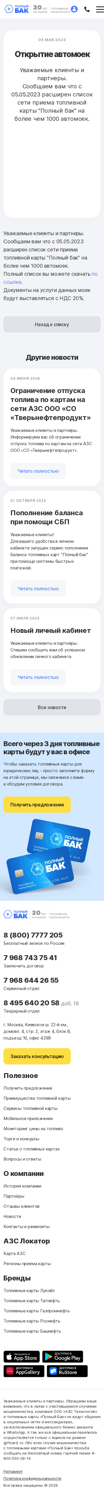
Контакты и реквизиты (26, 1226)
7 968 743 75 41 (30, 957)
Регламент (13, 1471)
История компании (22, 1186)
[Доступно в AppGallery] (23, 1371)
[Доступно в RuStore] (67, 1371)
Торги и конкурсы (21, 1138)
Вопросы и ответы (22, 1159)
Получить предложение (37, 805)
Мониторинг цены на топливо (33, 1128)
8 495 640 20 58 (32, 1003)
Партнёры (13, 1196)
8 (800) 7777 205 (33, 935)
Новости (12, 1216)
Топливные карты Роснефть (31, 1321)
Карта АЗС (14, 1253)
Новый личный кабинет (50, 630)
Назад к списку (52, 324)
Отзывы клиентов (21, 1206)
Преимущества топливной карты (37, 1098)
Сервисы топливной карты (30, 1108)
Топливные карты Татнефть (31, 1300)
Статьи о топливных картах (31, 1149)
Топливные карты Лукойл (29, 1290)
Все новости (52, 707)
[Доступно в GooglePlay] (62, 1357)
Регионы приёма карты (27, 1263)
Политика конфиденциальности (32, 1478)
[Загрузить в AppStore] (21, 1357)
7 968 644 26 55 (31, 980)
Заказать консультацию (37, 1056)
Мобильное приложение (28, 1118)
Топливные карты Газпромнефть (36, 1311)
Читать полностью (38, 471)
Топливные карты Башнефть (32, 1331)
